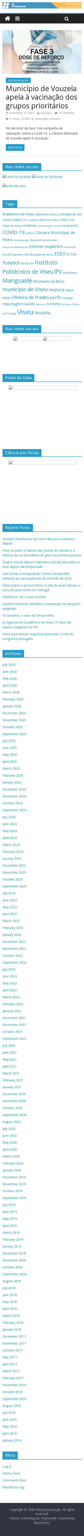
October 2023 (12, 879)
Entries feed (11, 1473)
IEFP (31, 263)
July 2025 (8, 741)
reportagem (12, 303)
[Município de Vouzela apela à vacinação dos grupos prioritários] (42, 32)
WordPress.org (13, 1487)
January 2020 (11, 1170)
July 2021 (8, 1045)
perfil (55, 297)
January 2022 (11, 1011)
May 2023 (9, 907)
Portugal (67, 298)
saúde (29, 303)
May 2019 (9, 1219)
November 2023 (14, 872)
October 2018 (12, 1267)
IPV (58, 271)
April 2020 (9, 1149)
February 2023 (12, 928)
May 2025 (9, 754)
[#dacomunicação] (7, 18)
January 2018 (11, 1329)
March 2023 (11, 921)
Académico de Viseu (18, 214)
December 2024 (14, 789)
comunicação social (48, 225)
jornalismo (70, 273)
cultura (30, 233)
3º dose (14, 119)
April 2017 (9, 1364)
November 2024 (14, 796)
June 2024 (9, 824)
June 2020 (9, 1135)
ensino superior (45, 246)
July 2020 (8, 1128)
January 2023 (11, 935)
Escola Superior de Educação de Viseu (28, 254)
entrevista (69, 247)
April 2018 (9, 1309)
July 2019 (8, 1205)
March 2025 (11, 768)
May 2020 (9, 1142)
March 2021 (11, 1073)
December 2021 (14, 1018)
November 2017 (14, 1343)
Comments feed (14, 1480)
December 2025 (14, 713)
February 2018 (12, 1322)
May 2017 (9, 1357)
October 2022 (12, 955)
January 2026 (11, 706)
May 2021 (9, 1059)
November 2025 (14, 720)
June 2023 (9, 900)
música (57, 289)
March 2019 (11, 1232)
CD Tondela (29, 220)
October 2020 (12, 1108)
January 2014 (11, 1440)
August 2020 (11, 1122)
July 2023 (8, 893)
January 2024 (11, 858)
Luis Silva (46, 113)
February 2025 (12, 775)
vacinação (41, 119)
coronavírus (69, 225)
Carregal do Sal (70, 214)
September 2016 (14, 1399)
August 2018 (11, 1281)
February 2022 (12, 1004)
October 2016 (12, 1392)
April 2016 (9, 1433)
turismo (53, 303)
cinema (28, 225)
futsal (24, 263)
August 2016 (11, 1406)
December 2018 (14, 1253)
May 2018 (9, 1302)
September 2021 (14, 1038)
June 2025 (9, 748)
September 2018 (14, 1274)
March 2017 (11, 1371)
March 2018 (11, 1315)
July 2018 (8, 1288)
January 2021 (11, 1087)
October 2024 (12, 803)
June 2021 (9, 1052)
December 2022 (14, 941)
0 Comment (66, 113)
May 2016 (9, 1426)
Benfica (53, 214)
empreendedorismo (15, 247)
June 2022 (9, 976)
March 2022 (11, 997)
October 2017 (12, 1350)
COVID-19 (27, 119)
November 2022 (14, 948)
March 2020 (11, 1156)
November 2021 (14, 1025)
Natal (69, 290)
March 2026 (11, 692)
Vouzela (55, 119)
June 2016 (9, 1419)
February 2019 (12, 1239)
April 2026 (9, 685)
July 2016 (8, 1412)
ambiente (41, 214)
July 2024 (8, 817)
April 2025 (9, 761)
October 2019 (12, 1191)
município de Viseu (25, 289)
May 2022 (9, 983)
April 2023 (9, 914)
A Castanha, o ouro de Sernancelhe (28, 615)
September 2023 (14, 886)
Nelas (6, 298)
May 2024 (9, 831)
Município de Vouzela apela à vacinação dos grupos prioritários (41, 97)
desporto (36, 240)
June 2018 (9, 1295)
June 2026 (9, 671)
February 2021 (12, 1080)
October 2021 (12, 1032)
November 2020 (14, 1101)
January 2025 (11, 782)
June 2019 (9, 1212)
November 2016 (14, 1385)
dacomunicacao (18, 80)
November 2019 (14, 1184)
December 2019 (14, 1177)
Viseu (25, 311)
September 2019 (14, 1198)
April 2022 (9, 990)
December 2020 (14, 1094)
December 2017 (14, 1336)
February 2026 (12, 699)
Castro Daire (12, 219)
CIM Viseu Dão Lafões (53, 220)
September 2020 (14, 1115)
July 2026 (8, 664)
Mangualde (17, 280)
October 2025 (12, 727)
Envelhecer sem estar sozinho (24, 597)
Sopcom (40, 304)
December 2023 (14, 865)
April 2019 (9, 1225)
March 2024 (11, 845)
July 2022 (8, 969)
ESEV (59, 253)
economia (50, 240)
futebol (10, 262)
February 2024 (12, 851)
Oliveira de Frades (30, 297)
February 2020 (12, 1163)
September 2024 (14, 810)
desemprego (21, 240)
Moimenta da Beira (48, 281)
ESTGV (71, 254)
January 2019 (11, 1246)
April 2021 (9, 1066)
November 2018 (14, 1260)
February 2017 (12, 1378)
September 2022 (14, 962)
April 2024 (9, 838)
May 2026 (9, 678)
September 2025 (14, 734)
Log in (6, 1466)
